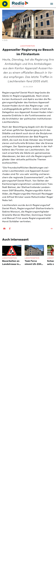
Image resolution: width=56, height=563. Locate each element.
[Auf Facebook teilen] (10, 228)
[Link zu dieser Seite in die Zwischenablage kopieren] (51, 228)
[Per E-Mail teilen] (4, 228)
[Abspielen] (5, 4)
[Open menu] (51, 4)
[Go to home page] (20, 4)
